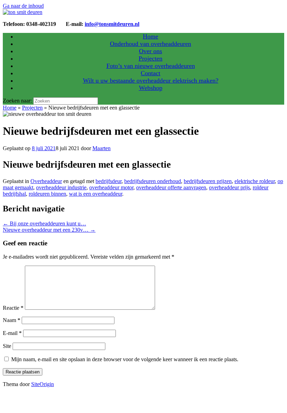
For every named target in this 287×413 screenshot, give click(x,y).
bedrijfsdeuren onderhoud (152, 181)
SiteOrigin (42, 384)
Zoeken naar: (17, 101)
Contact (150, 73)
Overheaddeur (46, 181)
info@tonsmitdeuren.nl (112, 24)
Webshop (150, 87)
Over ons (150, 51)
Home (150, 36)
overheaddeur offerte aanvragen (171, 187)
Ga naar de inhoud (23, 6)
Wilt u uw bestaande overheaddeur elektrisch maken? (150, 80)
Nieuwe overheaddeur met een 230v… (49, 230)
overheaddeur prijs (229, 187)
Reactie (13, 308)
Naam (11, 320)
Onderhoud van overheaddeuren (150, 43)
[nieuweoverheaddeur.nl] (22, 12)
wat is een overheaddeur (95, 194)
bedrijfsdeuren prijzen (208, 181)
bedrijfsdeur (108, 181)
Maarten (101, 148)
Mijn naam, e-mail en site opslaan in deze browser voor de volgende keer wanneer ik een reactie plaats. (124, 359)
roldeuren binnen (47, 194)
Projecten (150, 58)
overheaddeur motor (111, 187)
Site (7, 346)
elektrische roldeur (254, 181)
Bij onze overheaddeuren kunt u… (44, 223)
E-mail (12, 333)
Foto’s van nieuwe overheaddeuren (150, 65)
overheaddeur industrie (61, 187)
